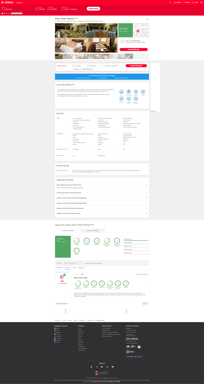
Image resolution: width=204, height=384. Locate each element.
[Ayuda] (195, 2)
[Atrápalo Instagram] (107, 367)
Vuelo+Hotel (81, 332)
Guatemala (58, 338)
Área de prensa (105, 330)
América (70, 320)
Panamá (58, 334)
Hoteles (64, 320)
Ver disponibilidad (136, 66)
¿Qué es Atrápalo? (106, 328)
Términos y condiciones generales (110, 332)
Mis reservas (129, 328)
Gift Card (80, 344)
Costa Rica (58, 336)
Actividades (81, 342)
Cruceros (80, 336)
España (58, 328)
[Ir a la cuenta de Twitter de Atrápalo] (97, 367)
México (58, 342)
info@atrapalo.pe (133, 343)
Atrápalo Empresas (82, 348)
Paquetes (80, 334)
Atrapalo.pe (57, 320)
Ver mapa (100, 21)
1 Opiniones (125, 31)
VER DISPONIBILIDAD (133, 49)
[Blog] (91, 367)
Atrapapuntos (81, 346)
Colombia (58, 332)
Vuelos (79, 328)
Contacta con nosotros (131, 332)
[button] (147, 19)
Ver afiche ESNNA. (116, 381)
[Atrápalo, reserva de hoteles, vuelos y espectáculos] (7, 2)
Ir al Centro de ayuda (131, 330)
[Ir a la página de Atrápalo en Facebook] (102, 367)
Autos (79, 338)
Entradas (80, 340)
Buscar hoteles (93, 9)
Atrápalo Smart (81, 350)
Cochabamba (82, 320)
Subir (144, 303)
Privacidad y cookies (107, 336)
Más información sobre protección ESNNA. (102, 381)
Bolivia (75, 320)
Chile (57, 330)
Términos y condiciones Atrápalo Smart (111, 334)
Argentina (58, 340)
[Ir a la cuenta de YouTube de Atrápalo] (113, 367)
